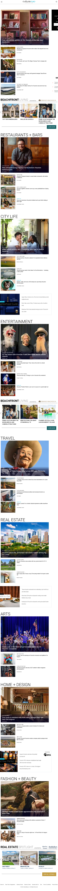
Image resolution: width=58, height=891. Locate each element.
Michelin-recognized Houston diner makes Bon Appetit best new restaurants (32, 49)
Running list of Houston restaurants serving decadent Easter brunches (35, 603)
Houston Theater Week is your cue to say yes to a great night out (32, 387)
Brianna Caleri (4, 358)
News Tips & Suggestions (10, 884)
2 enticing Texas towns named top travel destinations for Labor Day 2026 (32, 480)
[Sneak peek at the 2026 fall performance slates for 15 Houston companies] (25, 634)
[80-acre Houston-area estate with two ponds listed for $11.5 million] (8, 564)
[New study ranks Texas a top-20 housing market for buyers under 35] (8, 577)
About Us (2, 884)
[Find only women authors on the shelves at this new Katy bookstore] (25, 28)
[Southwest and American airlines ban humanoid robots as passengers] (8, 495)
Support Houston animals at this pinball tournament (28, 755)
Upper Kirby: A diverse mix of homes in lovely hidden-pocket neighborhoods (35, 298)
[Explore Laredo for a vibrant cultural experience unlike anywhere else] (8, 507)
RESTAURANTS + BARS (21, 135)
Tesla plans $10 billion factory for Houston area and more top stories (31, 86)
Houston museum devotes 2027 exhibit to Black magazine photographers (31, 668)
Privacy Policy (55, 884)
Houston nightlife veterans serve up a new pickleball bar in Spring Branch (32, 189)
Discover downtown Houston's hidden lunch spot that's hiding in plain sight (32, 201)
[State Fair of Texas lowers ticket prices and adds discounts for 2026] (25, 459)
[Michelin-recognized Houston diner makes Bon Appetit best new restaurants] (8, 52)
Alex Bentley (19, 63)
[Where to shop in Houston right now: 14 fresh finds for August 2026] (8, 836)
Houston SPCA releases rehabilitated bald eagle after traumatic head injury (30, 761)
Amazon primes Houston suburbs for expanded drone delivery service (32, 258)
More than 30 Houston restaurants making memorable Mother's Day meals (34, 597)
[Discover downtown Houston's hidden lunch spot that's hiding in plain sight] (8, 203)
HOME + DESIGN (16, 684)
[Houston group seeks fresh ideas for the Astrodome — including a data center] (8, 273)
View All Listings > (49, 874)
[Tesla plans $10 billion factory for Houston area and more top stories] (8, 89)
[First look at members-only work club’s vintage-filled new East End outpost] (25, 705)
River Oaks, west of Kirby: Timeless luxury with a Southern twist (34, 304)
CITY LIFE (9, 216)
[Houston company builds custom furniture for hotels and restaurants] (8, 729)
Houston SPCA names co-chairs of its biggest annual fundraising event (30, 767)
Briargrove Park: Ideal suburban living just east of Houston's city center (35, 310)
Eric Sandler (19, 52)
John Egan (19, 496)
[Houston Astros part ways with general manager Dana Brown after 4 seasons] (8, 77)
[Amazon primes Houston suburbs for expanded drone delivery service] (8, 261)
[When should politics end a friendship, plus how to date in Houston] (25, 237)
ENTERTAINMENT (17, 321)
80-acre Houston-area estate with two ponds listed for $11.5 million (32, 562)
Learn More (51, 127)
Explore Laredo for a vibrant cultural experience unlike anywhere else (32, 504)
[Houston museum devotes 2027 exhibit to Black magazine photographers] (8, 671)
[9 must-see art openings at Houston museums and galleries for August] (8, 659)
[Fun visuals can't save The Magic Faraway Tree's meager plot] (8, 64)
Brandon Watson (20, 261)
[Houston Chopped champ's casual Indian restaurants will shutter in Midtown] (8, 179)
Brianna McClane (5, 253)
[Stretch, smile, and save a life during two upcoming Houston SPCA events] (8, 285)
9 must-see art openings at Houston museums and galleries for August (32, 656)
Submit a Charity (27, 884)
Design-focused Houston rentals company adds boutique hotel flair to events (32, 739)
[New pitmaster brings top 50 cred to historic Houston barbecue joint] (25, 155)
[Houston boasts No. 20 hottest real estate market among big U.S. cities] (25, 540)
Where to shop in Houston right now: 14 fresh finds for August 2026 (32, 833)
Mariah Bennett (5, 44)
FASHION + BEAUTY (18, 778)
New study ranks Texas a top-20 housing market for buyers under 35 (33, 574)
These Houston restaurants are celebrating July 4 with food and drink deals (35, 590)
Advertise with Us (35, 884)
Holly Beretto (19, 565)
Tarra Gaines (4, 650)
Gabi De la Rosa (5, 815)
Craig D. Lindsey (20, 378)
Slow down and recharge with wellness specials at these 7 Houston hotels (31, 820)
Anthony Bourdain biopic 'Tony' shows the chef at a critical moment (31, 363)
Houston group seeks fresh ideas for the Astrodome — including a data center (32, 271)
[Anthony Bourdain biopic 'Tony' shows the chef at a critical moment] (8, 366)
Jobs (41, 884)
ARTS (5, 614)
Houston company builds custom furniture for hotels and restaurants (30, 726)
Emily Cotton (4, 721)
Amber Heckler (19, 483)
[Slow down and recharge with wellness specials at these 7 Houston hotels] (8, 823)
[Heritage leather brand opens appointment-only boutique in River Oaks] (25, 799)
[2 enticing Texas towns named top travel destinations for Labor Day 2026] (8, 483)
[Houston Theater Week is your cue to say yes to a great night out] (8, 390)
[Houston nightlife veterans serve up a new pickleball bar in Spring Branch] (8, 192)
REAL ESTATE (13, 520)
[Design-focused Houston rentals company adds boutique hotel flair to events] (8, 742)
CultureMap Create (20, 204)
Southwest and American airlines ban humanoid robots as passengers (31, 492)
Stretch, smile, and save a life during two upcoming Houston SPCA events (31, 282)
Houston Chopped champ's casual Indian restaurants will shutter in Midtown (32, 177)
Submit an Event (20, 884)
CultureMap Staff (20, 89)
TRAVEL (8, 438)
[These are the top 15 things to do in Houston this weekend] (8, 379)
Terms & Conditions (47, 884)
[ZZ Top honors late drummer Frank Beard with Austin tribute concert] (25, 342)
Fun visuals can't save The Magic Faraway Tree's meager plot (31, 61)
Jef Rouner (19, 274)
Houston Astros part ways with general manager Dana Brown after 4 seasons (31, 74)
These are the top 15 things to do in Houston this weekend (31, 375)
